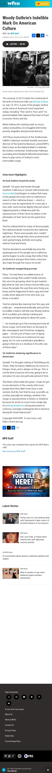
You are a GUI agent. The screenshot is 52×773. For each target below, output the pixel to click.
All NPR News (7, 552)
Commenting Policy (13, 741)
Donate (43, 4)
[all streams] (48, 770)
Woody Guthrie (40, 101)
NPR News (24, 514)
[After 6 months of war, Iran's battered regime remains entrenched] (11, 573)
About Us (8, 714)
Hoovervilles (9, 193)
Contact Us (9, 725)
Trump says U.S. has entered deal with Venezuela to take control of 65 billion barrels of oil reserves (34, 520)
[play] (3, 770)
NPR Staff (14, 33)
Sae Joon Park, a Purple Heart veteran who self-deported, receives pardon (33, 540)
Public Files (9, 736)
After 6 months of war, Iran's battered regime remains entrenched (32, 575)
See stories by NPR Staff (14, 451)
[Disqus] (26, 650)
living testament (16, 405)
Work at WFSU (10, 720)
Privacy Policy (10, 730)
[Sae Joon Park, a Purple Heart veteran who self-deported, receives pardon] (11, 537)
